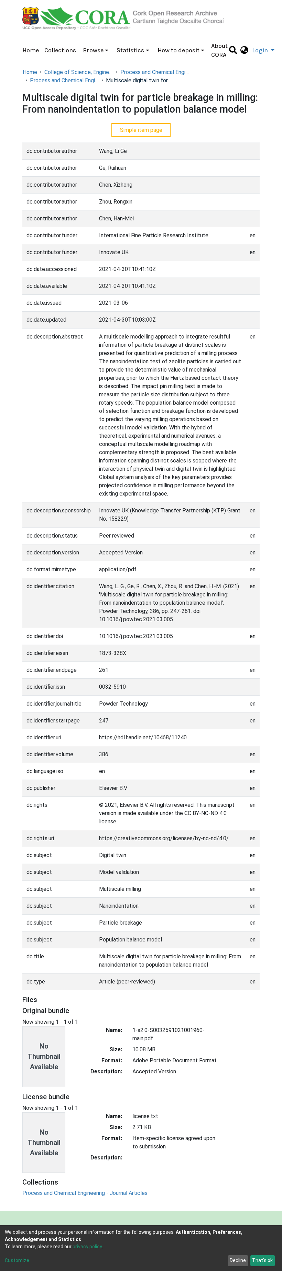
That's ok (262, 1260)
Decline (238, 1260)
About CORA (219, 50)
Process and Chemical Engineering (154, 72)
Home (30, 50)
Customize (17, 1260)
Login (260, 50)
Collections (60, 50)
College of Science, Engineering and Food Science (78, 72)
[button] (244, 50)
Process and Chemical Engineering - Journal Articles (64, 80)
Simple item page (141, 130)
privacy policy (87, 1246)
